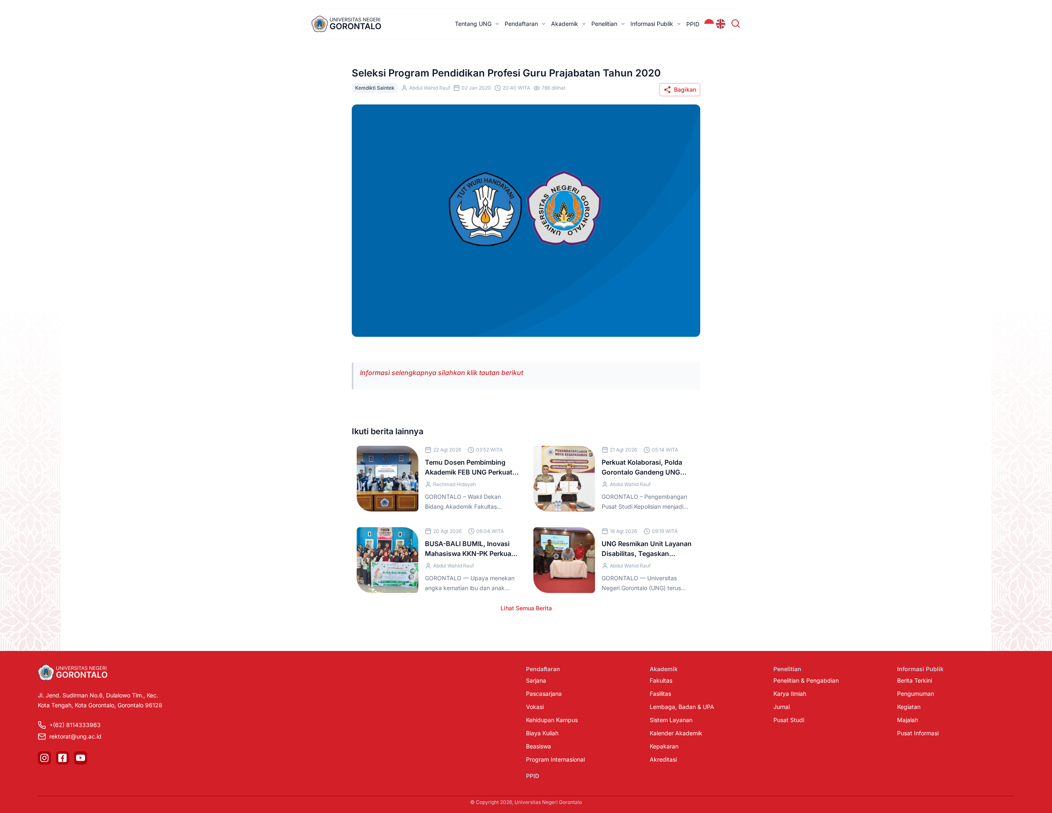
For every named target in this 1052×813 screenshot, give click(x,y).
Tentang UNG (473, 23)
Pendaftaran (521, 23)
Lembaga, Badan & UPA (682, 706)
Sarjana (536, 680)
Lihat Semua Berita (526, 608)
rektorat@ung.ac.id (75, 736)
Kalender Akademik (676, 733)
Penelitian (604, 23)
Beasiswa (538, 746)
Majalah (907, 719)
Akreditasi (663, 759)
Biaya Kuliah (542, 733)
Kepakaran (664, 746)
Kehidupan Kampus (552, 719)
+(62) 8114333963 (75, 724)
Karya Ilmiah (789, 693)
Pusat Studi (788, 719)
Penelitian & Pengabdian (806, 680)
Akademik (564, 23)
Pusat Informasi (918, 733)
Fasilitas (660, 693)
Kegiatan (908, 706)
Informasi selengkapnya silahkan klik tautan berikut (441, 372)
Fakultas (661, 680)
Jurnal (781, 706)
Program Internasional (555, 759)
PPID (692, 24)
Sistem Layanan (671, 719)
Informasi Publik (651, 23)
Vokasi (535, 706)
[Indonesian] (709, 24)
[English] (721, 24)
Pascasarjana (544, 693)
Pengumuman (915, 693)
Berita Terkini (914, 680)
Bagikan (685, 89)
